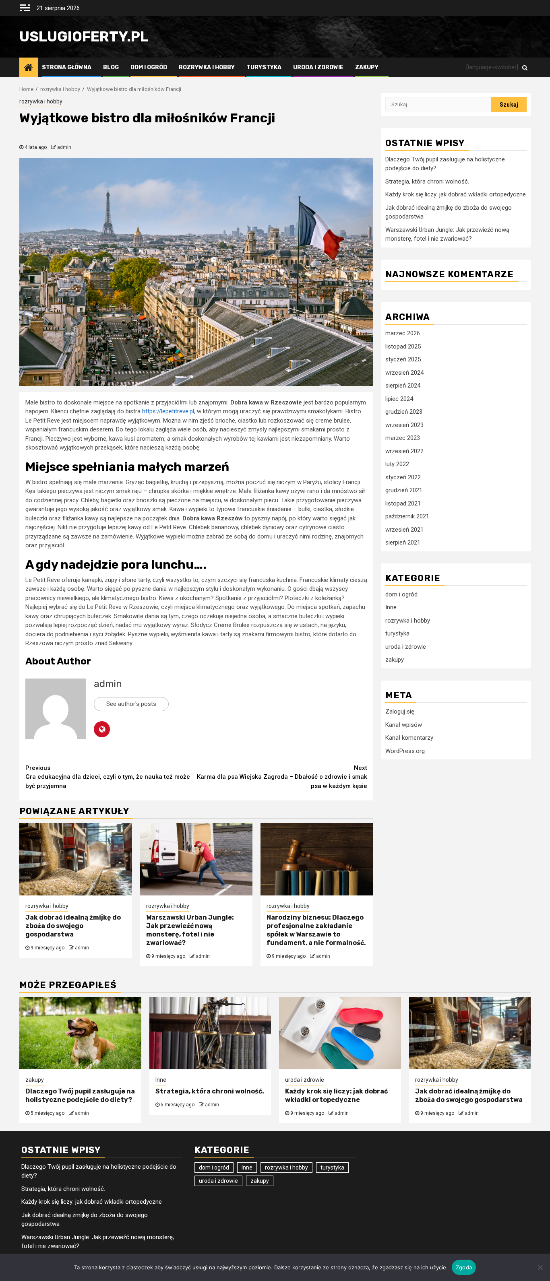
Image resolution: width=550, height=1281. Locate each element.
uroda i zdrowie (318, 67)
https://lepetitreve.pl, (168, 411)
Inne (391, 607)
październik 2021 (407, 516)
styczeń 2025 (403, 359)
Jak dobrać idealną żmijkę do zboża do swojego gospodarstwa (73, 926)
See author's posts (131, 704)
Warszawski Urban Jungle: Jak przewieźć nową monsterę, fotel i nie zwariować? (190, 930)
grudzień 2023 (403, 412)
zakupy (366, 67)
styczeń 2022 (403, 477)
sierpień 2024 (402, 386)
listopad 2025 (403, 346)
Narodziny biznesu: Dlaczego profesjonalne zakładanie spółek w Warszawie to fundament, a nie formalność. (316, 930)
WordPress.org (405, 751)
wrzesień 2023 (404, 425)
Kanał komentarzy (409, 738)
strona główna (66, 67)
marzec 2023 (402, 438)
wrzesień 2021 (404, 529)
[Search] (525, 67)
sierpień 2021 (402, 543)
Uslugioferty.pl (84, 36)
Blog (111, 67)
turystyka (263, 67)
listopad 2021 (403, 503)
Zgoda (464, 1267)
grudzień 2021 (403, 490)
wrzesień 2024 (404, 372)
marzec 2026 (402, 333)
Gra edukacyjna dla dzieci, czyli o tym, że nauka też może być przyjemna (107, 777)
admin (64, 147)
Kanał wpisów (403, 724)
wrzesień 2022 (404, 451)
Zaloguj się (399, 712)
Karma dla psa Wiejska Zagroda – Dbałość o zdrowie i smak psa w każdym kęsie (282, 777)
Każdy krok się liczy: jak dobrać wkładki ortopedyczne (455, 194)
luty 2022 (397, 464)
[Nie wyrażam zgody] (540, 1267)
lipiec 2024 (399, 398)
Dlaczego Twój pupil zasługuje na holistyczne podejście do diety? (80, 1095)
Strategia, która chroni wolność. (427, 182)
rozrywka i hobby (207, 67)
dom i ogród (148, 67)
